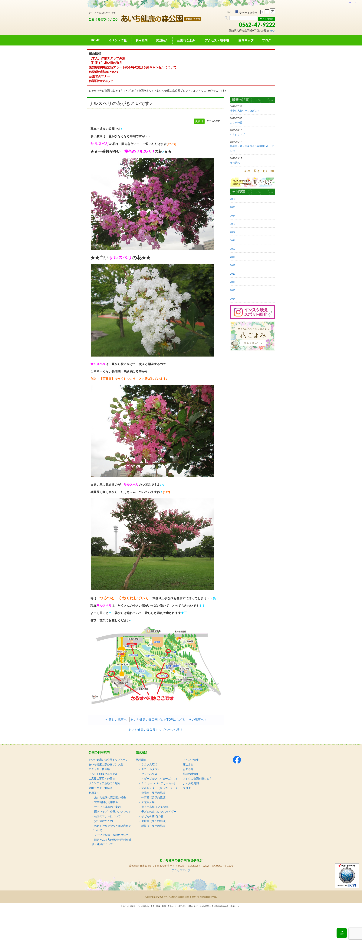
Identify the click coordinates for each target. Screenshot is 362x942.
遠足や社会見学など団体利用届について (111, 828)
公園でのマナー (99, 76)
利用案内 (142, 40)
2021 (232, 240)
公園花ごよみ (186, 40)
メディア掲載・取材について (111, 834)
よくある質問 (191, 783)
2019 (232, 257)
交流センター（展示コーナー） (159, 787)
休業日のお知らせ (101, 80)
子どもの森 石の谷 (152, 816)
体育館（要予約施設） (154, 797)
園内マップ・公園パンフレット (112, 811)
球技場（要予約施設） (154, 825)
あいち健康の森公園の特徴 (110, 797)
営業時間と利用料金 (106, 802)
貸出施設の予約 (103, 821)
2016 (232, 282)
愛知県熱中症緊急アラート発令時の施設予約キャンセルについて (132, 67)
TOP (342, 934)
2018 (232, 265)
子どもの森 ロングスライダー (158, 811)
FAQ (229, 12)
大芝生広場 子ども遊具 (155, 806)
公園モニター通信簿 (100, 787)
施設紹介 (162, 40)
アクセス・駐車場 (217, 40)
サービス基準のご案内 (107, 806)
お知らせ (188, 769)
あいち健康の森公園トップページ (108, 759)
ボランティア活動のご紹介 (104, 783)
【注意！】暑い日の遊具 (105, 62)
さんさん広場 (149, 764)
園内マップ (246, 40)
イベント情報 (118, 40)
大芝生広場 (148, 802)
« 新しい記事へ (116, 719)
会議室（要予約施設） (154, 792)
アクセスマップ (181, 870)
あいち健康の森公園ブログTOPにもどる (157, 719)
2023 (232, 224)
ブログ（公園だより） (141, 90)
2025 (232, 207)
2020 (232, 248)
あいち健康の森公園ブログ (172, 90)
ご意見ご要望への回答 (102, 778)
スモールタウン (150, 769)
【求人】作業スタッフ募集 (108, 58)
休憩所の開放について (104, 71)
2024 (232, 215)
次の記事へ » (197, 719)
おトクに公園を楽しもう (197, 778)
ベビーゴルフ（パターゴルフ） (159, 778)
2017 (232, 273)
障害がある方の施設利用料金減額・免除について (111, 842)
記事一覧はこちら (257, 171)
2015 (232, 290)
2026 (232, 199)
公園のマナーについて (107, 816)
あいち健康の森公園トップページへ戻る (155, 729)
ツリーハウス (149, 773)
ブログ (266, 40)
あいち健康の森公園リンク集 (106, 764)
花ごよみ (188, 764)
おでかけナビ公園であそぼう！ (107, 90)
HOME (95, 40)
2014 (232, 298)
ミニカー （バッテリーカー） (158, 783)
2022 (232, 232)
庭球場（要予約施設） (154, 821)
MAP (272, 30)
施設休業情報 (191, 773)
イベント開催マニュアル (103, 773)
